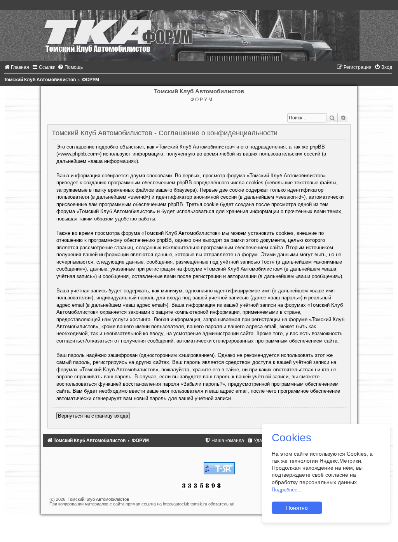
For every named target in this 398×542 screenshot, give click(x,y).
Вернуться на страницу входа (93, 416)
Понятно (297, 508)
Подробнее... (287, 490)
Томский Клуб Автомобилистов (98, 499)
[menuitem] (16, 67)
